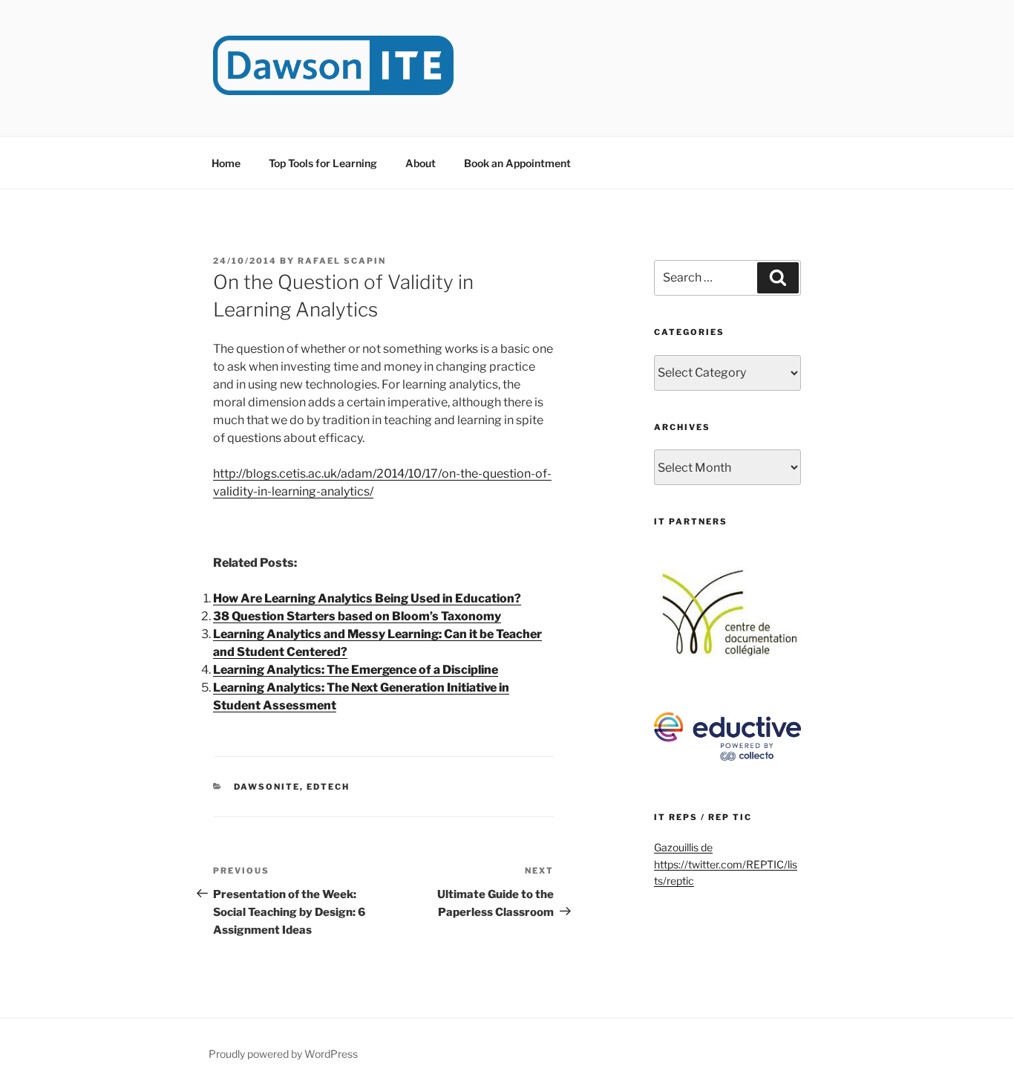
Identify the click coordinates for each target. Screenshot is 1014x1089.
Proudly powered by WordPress (283, 1053)
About (420, 163)
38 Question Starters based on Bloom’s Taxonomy (357, 616)
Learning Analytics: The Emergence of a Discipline (355, 670)
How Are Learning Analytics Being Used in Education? (367, 598)
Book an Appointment (517, 163)
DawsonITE (267, 786)
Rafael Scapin (342, 261)
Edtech (328, 786)
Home (226, 163)
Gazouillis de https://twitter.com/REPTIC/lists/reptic (725, 864)
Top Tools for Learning (323, 163)
